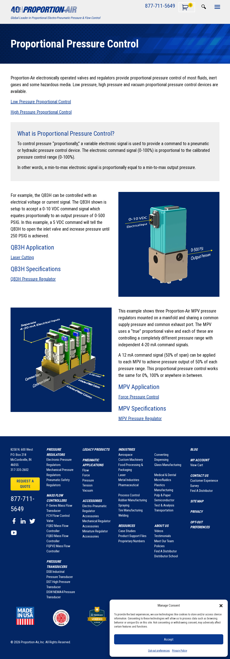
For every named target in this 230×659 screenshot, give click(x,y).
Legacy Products (95, 450)
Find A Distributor (165, 551)
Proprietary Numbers (131, 541)
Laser (122, 475)
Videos (158, 531)
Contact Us (199, 476)
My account (199, 460)
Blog (194, 450)
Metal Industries (128, 480)
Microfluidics (162, 480)
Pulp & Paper (162, 495)
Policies (159, 546)
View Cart (196, 465)
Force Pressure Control (138, 397)
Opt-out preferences (159, 650)
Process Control (129, 495)
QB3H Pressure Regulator (33, 279)
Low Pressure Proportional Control (41, 101)
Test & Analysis (164, 505)
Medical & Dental (165, 475)
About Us (161, 526)
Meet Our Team (164, 541)
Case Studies (127, 531)
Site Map (196, 501)
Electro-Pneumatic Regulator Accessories (94, 511)
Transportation (163, 510)
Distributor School (166, 556)
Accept (168, 639)
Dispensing (161, 460)
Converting (161, 455)
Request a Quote (25, 484)
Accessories (92, 501)
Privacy (196, 512)
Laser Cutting (22, 257)
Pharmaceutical (128, 485)
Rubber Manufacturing (132, 500)
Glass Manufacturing (167, 465)
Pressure (88, 480)
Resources (126, 526)
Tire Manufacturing (130, 510)
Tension (87, 485)
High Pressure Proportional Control (41, 112)
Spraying (123, 505)
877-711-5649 (160, 6)
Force (86, 475)
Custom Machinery (130, 460)
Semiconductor (164, 500)
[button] (221, 605)
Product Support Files (132, 536)
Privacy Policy (179, 650)
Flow (85, 470)
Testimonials (162, 536)
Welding (123, 515)
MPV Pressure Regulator (140, 418)
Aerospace (125, 455)
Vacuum (87, 490)
